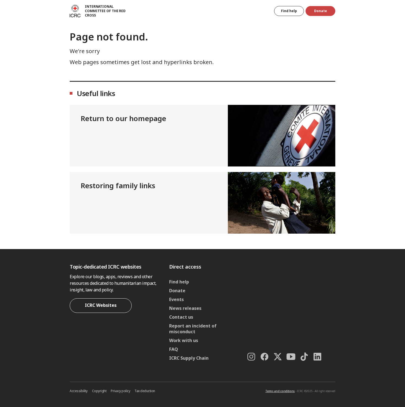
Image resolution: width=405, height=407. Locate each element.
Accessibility (79, 391)
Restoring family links (118, 185)
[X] (277, 356)
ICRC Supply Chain (189, 358)
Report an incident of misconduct (193, 329)
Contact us (181, 317)
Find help (289, 11)
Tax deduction (144, 391)
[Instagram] (251, 356)
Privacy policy (120, 391)
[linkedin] (317, 356)
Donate (320, 11)
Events (176, 299)
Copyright (99, 391)
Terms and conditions (280, 391)
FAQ (173, 349)
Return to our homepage (123, 118)
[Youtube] (291, 356)
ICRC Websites (101, 305)
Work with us (183, 340)
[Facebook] (264, 356)
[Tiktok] (304, 356)
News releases (185, 308)
